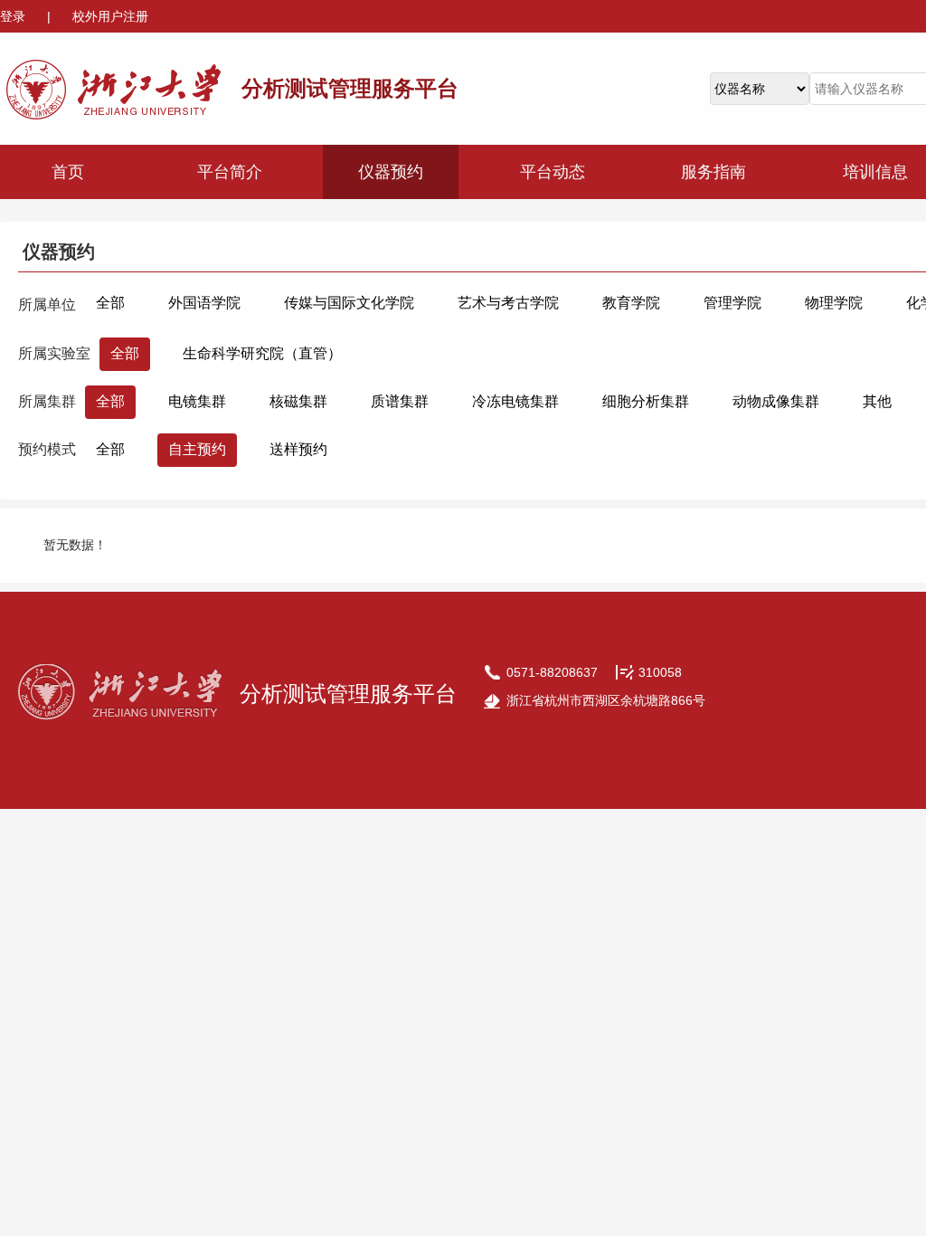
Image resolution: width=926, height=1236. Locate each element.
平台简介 (229, 172)
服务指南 (713, 172)
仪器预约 (390, 172)
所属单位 (47, 304)
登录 (14, 16)
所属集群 (47, 401)
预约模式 (47, 449)
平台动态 (552, 172)
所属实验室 (54, 353)
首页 (68, 172)
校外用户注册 (110, 16)
